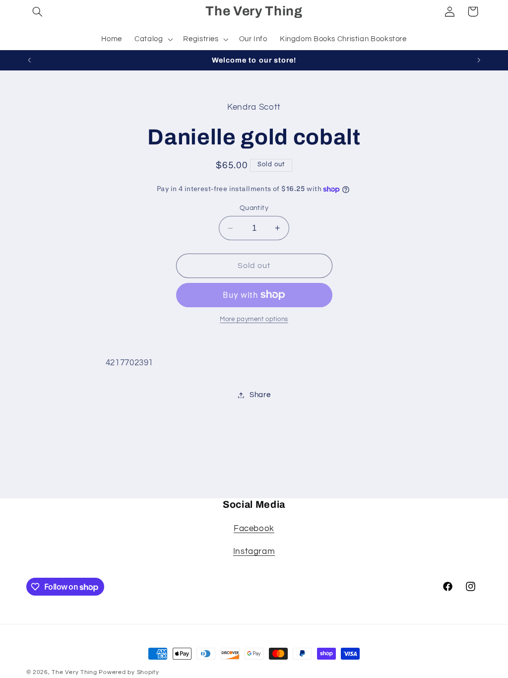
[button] (37, 11)
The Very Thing (75, 672)
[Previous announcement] (29, 60)
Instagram (254, 551)
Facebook (254, 528)
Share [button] (260, 395)
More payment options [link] (254, 319)
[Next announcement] (479, 60)
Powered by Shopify (129, 672)
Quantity (254, 207)
